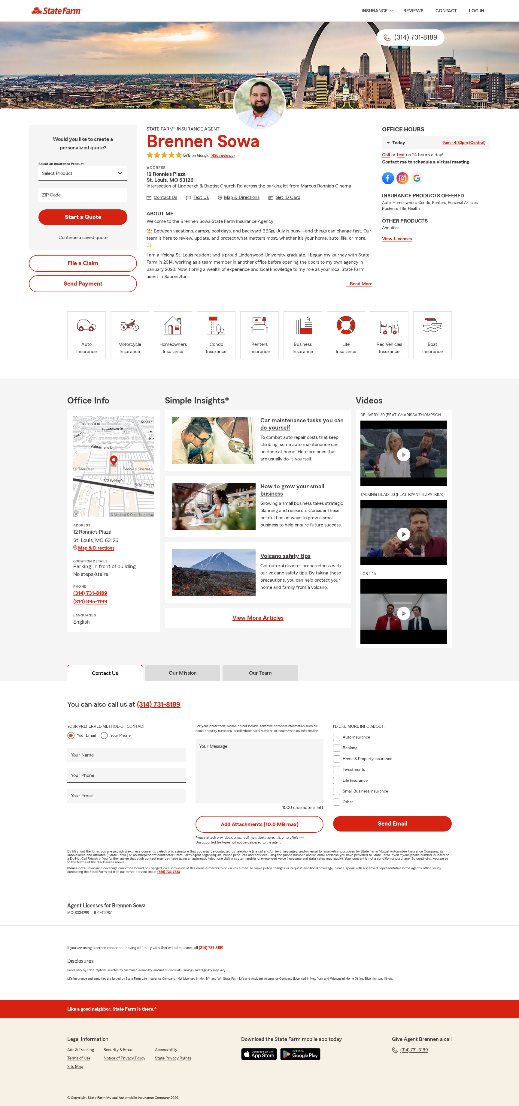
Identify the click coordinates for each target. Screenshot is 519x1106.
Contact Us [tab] (105, 673)
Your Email (86, 735)
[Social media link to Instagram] (402, 178)
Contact (446, 10)
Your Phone (120, 735)
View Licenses (397, 238)
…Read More (359, 283)
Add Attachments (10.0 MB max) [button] (260, 824)
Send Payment (83, 284)
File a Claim (83, 263)
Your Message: (214, 746)
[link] (57, 11)
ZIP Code (51, 195)
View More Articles (258, 618)
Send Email (392, 824)
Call (386, 154)
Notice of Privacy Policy (124, 1058)
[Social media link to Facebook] (388, 178)
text (401, 154)
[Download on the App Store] (259, 1054)
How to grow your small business (292, 490)
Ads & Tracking (80, 1050)
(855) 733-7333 (168, 872)
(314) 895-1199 (90, 601)
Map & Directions (96, 548)
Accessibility (166, 1050)
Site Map (75, 1067)
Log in (476, 10)
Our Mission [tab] (183, 673)
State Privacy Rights (173, 1058)
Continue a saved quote (83, 237)
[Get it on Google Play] (300, 1054)
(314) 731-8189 (90, 593)
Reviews (413, 10)
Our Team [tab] (260, 673)
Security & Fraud (119, 1050)
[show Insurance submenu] (390, 11)
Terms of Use (78, 1058)
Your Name (82, 755)
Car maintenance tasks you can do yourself (302, 424)
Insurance (375, 10)
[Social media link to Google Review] (417, 178)
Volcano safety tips (285, 556)
